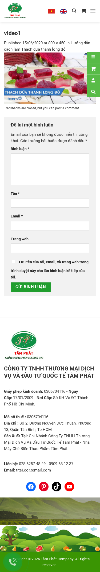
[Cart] (93, 69)
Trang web (20, 239)
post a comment (67, 108)
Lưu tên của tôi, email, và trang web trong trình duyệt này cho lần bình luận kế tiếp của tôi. (50, 269)
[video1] (50, 78)
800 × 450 (56, 43)
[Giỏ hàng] (83, 11)
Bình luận (20, 149)
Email (17, 216)
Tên (15, 193)
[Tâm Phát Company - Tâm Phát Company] (21, 11)
